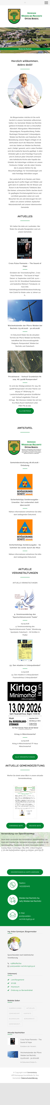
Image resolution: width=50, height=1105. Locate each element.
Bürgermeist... (29, 1019)
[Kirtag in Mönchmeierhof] (25, 706)
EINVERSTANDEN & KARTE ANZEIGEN (25, 872)
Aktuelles (30, 1008)
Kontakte (27, 1013)
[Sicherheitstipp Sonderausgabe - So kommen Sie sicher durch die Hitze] (25, 530)
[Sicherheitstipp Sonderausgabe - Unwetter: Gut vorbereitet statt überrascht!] (25, 485)
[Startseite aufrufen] (25, 16)
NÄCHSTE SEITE (35, 826)
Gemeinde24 (32, 1072)
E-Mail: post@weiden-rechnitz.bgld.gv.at (26, 916)
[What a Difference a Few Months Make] (13, 1041)
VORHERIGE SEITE (16, 826)
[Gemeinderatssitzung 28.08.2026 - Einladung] (25, 448)
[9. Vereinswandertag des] (25, 599)
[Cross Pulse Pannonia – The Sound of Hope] (25, 248)
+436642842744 (15, 963)
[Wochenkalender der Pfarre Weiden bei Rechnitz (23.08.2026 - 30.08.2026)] (25, 311)
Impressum (15, 987)
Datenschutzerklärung (29, 1078)
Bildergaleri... (14, 1019)
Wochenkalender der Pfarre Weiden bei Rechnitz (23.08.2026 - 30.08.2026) (30, 1055)
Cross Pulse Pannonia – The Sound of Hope (31, 1041)
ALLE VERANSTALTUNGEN (25, 757)
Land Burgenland (17, 980)
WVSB (13, 983)
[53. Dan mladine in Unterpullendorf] (25, 650)
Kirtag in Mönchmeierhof (25, 734)
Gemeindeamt (14, 1013)
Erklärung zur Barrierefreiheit (22, 990)
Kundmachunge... (16, 1008)
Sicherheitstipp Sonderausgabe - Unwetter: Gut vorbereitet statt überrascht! (25, 502)
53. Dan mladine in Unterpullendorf (25, 665)
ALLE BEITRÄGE (25, 411)
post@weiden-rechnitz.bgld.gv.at (22, 966)
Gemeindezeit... (15, 1024)
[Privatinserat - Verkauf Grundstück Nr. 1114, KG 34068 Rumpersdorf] (25, 362)
